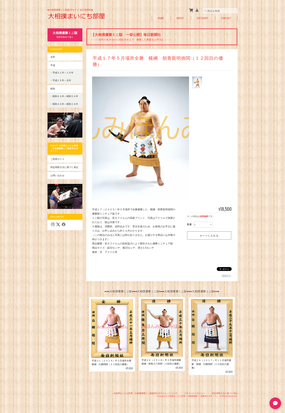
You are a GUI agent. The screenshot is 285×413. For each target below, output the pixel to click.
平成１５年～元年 (62, 80)
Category (202, 18)
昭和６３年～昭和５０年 (65, 96)
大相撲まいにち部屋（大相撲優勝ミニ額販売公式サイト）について (145, 393)
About (180, 18)
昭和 (52, 88)
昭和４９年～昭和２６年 (65, 104)
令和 (52, 57)
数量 (189, 224)
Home (161, 18)
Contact (226, 18)
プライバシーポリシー (194, 393)
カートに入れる (209, 235)
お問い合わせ (57, 175)
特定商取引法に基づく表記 (64, 167)
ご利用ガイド (57, 159)
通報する (226, 276)
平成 (52, 65)
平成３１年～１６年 (63, 72)
